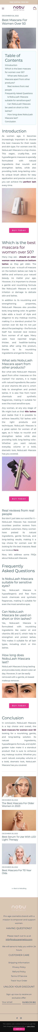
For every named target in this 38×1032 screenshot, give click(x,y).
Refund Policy (19, 971)
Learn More (31, 1026)
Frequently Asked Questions (19, 93)
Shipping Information (19, 962)
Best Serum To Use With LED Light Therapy (19, 838)
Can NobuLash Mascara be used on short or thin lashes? (17, 107)
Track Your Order (19, 980)
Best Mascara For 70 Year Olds (16, 872)
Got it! (19, 1029)
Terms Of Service (19, 976)
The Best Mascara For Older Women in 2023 (18, 804)
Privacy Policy (19, 967)
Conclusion (10, 121)
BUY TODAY (19, 230)
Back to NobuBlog (20, 888)
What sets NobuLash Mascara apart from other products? (17, 79)
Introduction (11, 65)
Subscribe (29, 1002)
